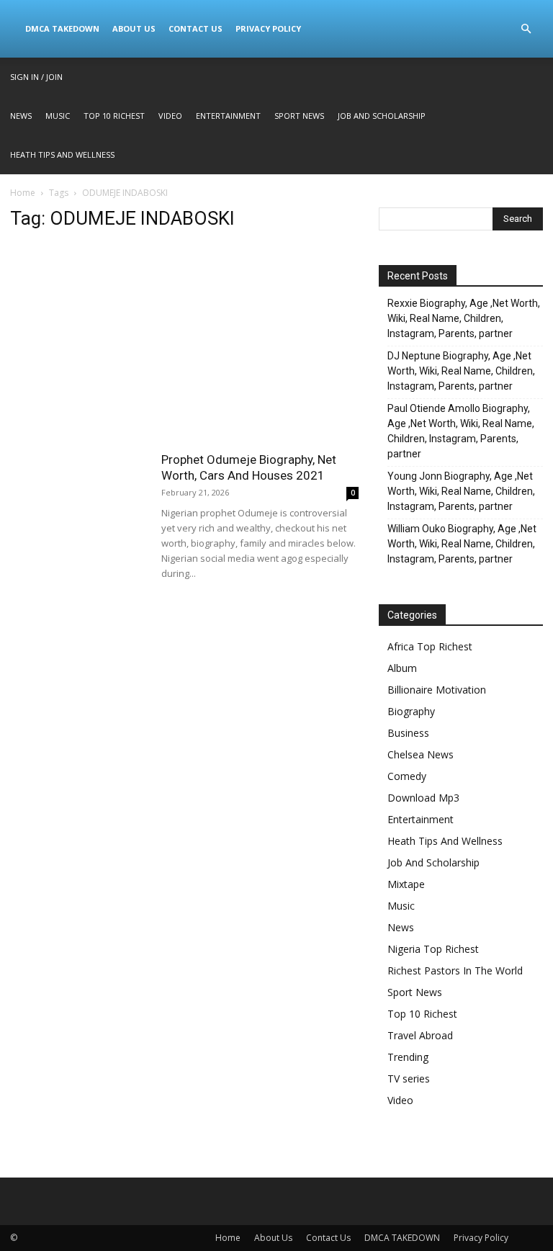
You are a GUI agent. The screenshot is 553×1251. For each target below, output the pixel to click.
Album (402, 668)
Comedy (406, 776)
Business (408, 733)
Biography (411, 711)
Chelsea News (420, 754)
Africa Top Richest (429, 646)
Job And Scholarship (382, 115)
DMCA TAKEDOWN (62, 28)
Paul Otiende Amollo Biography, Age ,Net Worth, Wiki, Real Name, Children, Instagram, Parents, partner (460, 431)
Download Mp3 (423, 797)
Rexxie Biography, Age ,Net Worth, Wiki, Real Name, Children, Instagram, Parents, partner (463, 318)
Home (22, 193)
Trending (407, 1057)
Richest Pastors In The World (455, 970)
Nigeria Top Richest (433, 949)
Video (170, 115)
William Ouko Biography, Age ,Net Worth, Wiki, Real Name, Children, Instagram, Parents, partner (461, 544)
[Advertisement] (184, 345)
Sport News (299, 115)
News (21, 115)
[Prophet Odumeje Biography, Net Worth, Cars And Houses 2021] (78, 499)
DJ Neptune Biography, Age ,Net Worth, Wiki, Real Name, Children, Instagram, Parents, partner (461, 371)
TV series (408, 1078)
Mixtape (406, 884)
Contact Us (195, 28)
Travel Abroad (420, 1035)
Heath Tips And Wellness (62, 154)
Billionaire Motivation (436, 689)
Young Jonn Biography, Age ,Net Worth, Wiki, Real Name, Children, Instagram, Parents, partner (461, 491)
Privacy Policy (268, 28)
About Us (134, 28)
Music (57, 115)
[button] (525, 29)
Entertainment (228, 115)
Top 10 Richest (114, 115)
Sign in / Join (36, 76)
